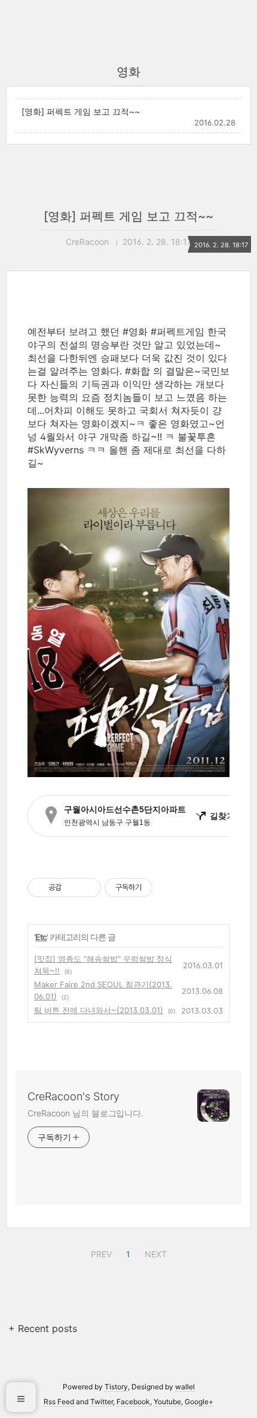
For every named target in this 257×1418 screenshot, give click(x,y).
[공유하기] (72, 888)
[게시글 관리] (87, 888)
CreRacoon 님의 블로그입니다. (85, 1113)
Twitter (101, 1401)
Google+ (199, 1401)
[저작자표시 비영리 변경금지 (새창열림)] (168, 887)
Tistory (116, 1386)
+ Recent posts (42, 1328)
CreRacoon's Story (73, 1096)
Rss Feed (59, 1401)
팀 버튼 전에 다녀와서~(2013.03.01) (98, 1010)
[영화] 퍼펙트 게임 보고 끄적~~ (81, 111)
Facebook (133, 1401)
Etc (41, 937)
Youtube (167, 1401)
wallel (185, 1386)
